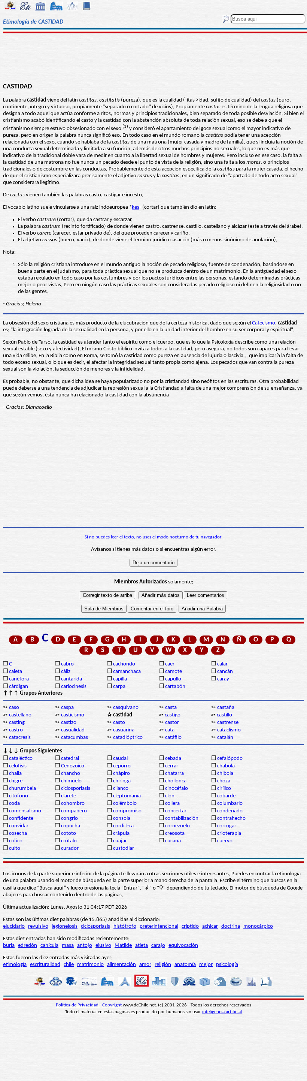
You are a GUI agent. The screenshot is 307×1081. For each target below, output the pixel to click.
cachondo (124, 664)
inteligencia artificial (222, 1011)
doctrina (230, 926)
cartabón (175, 686)
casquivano (126, 707)
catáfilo (173, 737)
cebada (173, 758)
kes (135, 207)
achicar (210, 926)
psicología (227, 964)
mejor (206, 964)
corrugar (226, 826)
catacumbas (74, 737)
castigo (172, 715)
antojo (84, 945)
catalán (225, 737)
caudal (120, 758)
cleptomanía (127, 796)
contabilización (181, 818)
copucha (70, 826)
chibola (225, 773)
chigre (15, 781)
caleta (15, 671)
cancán (225, 671)
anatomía (185, 964)
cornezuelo (177, 826)
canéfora (19, 679)
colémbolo (125, 803)
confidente (21, 818)
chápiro (121, 773)
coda (14, 803)
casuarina (123, 730)
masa (68, 945)
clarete (68, 796)
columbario (230, 803)
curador (70, 848)
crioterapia (229, 833)
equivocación (183, 945)
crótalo (69, 841)
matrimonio (90, 964)
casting (17, 722)
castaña (225, 707)
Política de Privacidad (78, 1005)
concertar (175, 811)
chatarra (174, 773)
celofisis (18, 766)
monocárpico (258, 926)
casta (171, 707)
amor (145, 964)
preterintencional (159, 926)
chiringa (122, 781)
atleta (141, 945)
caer (169, 664)
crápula (121, 833)
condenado (230, 811)
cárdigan (18, 686)
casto (119, 722)
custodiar (123, 848)
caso (14, 707)
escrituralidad (45, 964)
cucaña (173, 841)
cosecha (18, 833)
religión (163, 964)
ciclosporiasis (75, 788)
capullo (173, 679)
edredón (27, 945)
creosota (175, 833)
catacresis (20, 737)
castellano (20, 715)
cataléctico (21, 758)
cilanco (120, 788)
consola (121, 818)
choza (223, 781)
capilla (120, 679)
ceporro (122, 766)
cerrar (171, 766)
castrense (227, 722)
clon (169, 796)
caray (223, 679)
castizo (68, 722)
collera (172, 803)
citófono (18, 796)
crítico (15, 841)
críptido (190, 926)
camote (173, 671)
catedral (70, 758)
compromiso (127, 811)
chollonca (175, 781)
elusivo (103, 945)
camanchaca (127, 671)
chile (69, 964)
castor (172, 722)
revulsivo (38, 926)
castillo (224, 715)
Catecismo (263, 323)
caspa (67, 707)
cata (169, 730)
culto (14, 848)
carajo (158, 945)
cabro (67, 664)
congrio (69, 818)
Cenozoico (72, 766)
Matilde (123, 945)
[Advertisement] (153, 57)
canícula (49, 945)
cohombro (73, 803)
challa (15, 773)
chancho (70, 773)
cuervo (224, 841)
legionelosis (64, 926)
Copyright (112, 1005)
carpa (119, 686)
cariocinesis (73, 686)
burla (9, 945)
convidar (18, 826)
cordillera (123, 826)
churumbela (22, 788)
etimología (15, 964)
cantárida (71, 679)
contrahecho (231, 818)
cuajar (120, 841)
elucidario (14, 926)
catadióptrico (128, 737)
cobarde (226, 796)
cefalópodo (230, 758)
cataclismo (229, 730)
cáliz (65, 671)
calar (222, 664)
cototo (68, 833)
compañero (74, 811)
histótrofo (124, 926)
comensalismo (25, 811)
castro (16, 730)
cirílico (224, 788)
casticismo (72, 715)
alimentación (121, 964)
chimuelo (71, 781)
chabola (226, 766)
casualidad (73, 730)
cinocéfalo (176, 788)
